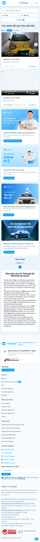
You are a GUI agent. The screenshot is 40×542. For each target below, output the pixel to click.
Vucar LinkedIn (9, 459)
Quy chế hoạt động (7, 441)
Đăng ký (6, 474)
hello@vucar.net (9, 463)
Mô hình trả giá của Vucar (12, 141)
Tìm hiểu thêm (9, 178)
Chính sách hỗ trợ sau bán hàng (11, 431)
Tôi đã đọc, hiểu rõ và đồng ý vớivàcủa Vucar (21, 478)
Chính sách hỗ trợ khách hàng (10, 428)
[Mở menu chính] (36, 3)
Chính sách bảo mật (31, 477)
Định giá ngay (8, 252)
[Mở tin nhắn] (32, 3)
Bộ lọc (21, 20)
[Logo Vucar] (9, 343)
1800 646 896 (9, 449)
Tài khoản (25, 3)
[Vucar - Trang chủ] (3, 2)
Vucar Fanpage (9, 456)
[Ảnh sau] (36, 44)
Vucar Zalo (8, 453)
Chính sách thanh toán (8, 438)
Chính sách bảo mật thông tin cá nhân (12, 425)
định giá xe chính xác (10, 309)
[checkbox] (2, 478)
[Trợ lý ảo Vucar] (37, 539)
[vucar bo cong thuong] (10, 531)
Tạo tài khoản (9, 370)
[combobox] (10, 15)
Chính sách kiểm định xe (8, 435)
